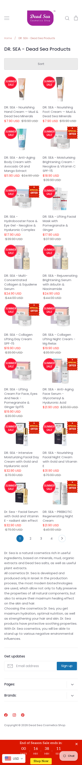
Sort (41, 64)
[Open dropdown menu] (72, 684)
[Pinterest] (23, 715)
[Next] (62, 539)
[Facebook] (6, 715)
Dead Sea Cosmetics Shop (47, 725)
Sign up (67, 666)
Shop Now (41, 761)
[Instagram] (14, 715)
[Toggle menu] (6, 18)
